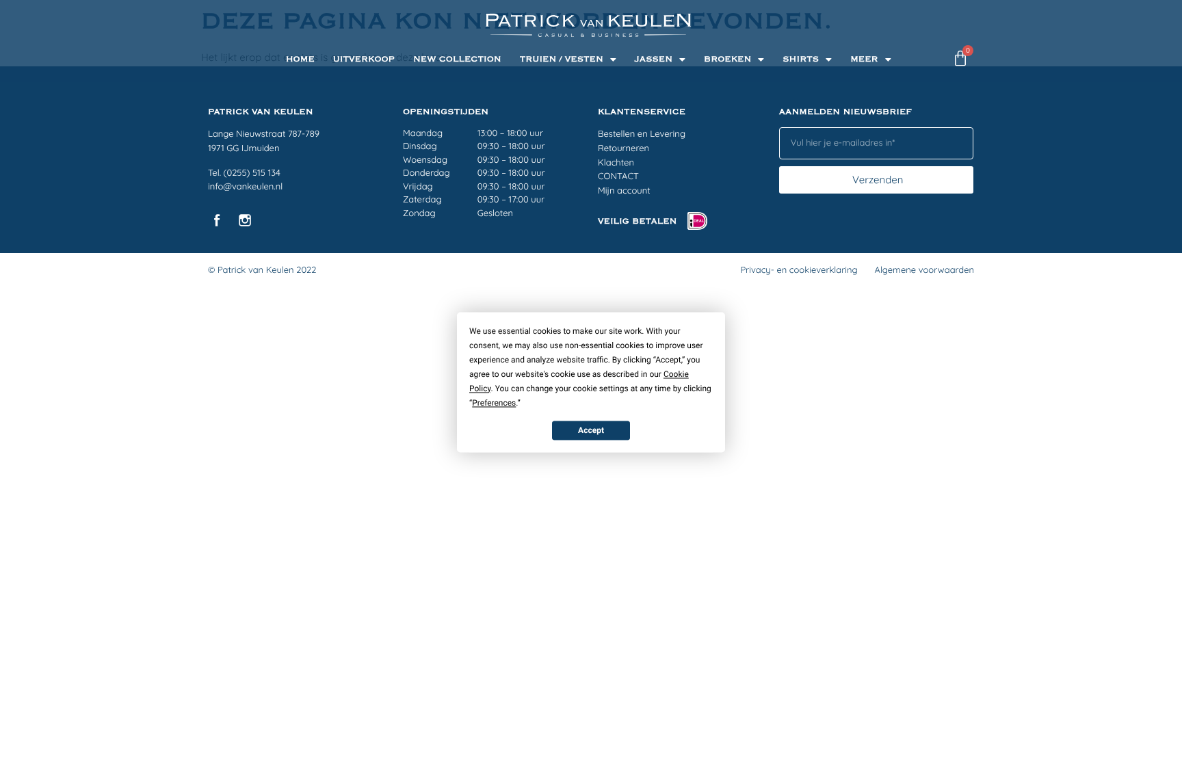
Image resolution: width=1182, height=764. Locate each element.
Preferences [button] (494, 403)
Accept (591, 430)
